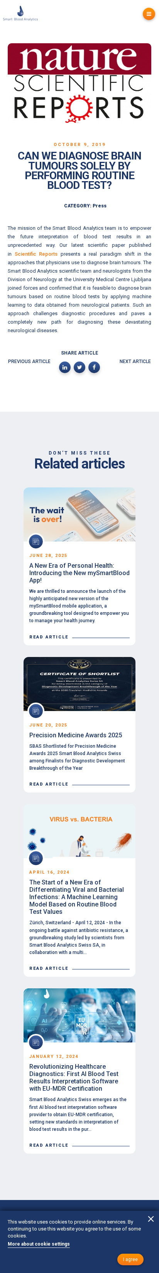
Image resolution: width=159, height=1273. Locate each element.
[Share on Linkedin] (65, 367)
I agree (130, 1259)
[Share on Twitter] (79, 367)
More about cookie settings (39, 1244)
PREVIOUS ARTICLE (29, 361)
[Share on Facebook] (94, 367)
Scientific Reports (36, 254)
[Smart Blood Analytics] (20, 14)
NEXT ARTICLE (135, 361)
